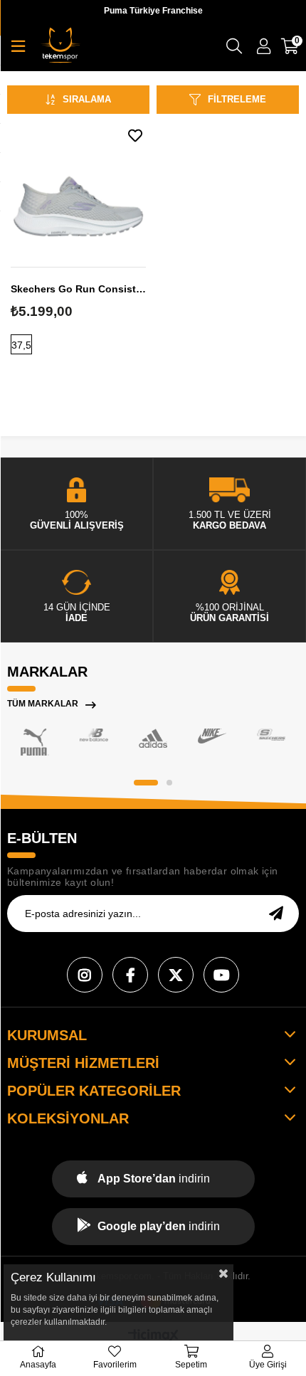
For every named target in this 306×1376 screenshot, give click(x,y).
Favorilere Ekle (135, 135)
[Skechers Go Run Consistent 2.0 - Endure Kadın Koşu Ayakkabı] (78, 192)
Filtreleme (237, 99)
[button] (146, 782)
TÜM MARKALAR (42, 704)
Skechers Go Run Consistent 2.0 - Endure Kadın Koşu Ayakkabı (78, 289)
